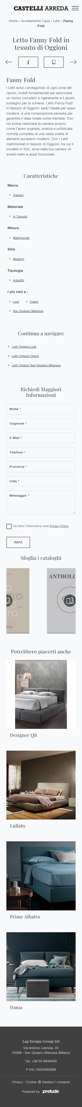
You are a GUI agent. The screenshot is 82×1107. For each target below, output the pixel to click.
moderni (18, 259)
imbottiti (18, 280)
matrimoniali (21, 238)
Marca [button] (13, 185)
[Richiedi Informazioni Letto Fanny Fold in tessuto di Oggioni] (28, 62)
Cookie (31, 1082)
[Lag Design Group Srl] (41, 8)
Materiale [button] (15, 207)
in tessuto (20, 216)
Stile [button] (11, 249)
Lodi (16, 301)
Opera (34, 301)
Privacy (17, 1082)
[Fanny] (9, 62)
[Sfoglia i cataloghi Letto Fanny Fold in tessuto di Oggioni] (54, 62)
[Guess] (73, 62)
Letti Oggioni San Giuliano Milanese (36, 365)
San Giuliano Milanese (28, 311)
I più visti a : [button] (18, 292)
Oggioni (18, 195)
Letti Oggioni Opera (25, 356)
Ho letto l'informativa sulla (41, 526)
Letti (56, 21)
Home (13, 21)
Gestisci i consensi (56, 1082)
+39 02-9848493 (44, 1061)
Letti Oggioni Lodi (24, 346)
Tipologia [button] (15, 271)
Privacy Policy (59, 526)
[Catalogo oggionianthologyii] (24, 601)
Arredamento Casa (35, 21)
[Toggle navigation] (75, 8)
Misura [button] (13, 228)
